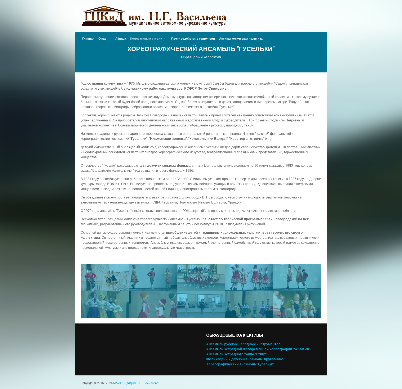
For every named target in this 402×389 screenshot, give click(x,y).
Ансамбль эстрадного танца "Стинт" (236, 354)
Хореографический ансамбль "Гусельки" (240, 364)
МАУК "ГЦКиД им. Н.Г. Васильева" (136, 383)
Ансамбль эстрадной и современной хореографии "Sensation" (258, 349)
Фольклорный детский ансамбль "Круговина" (244, 359)
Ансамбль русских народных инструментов (243, 344)
